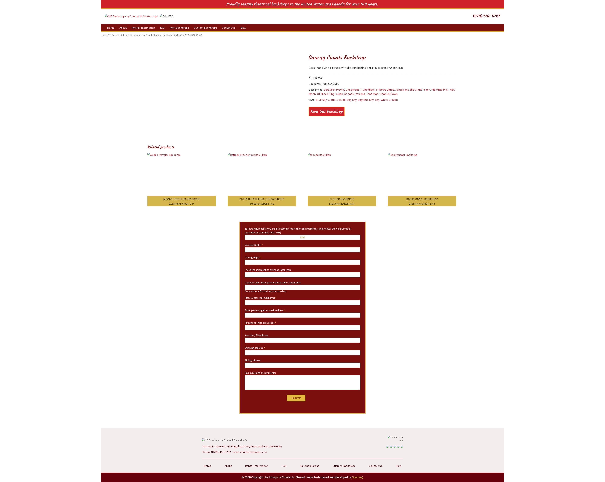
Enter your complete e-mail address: (265, 310)
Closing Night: (253, 257)
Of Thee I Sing (326, 94)
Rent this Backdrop (327, 111)
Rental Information (143, 27)
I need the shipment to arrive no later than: (268, 269)
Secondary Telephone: (256, 335)
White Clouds (389, 100)
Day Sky (352, 100)
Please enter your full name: (260, 297)
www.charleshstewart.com (250, 452)
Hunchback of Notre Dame (377, 89)
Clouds (341, 100)
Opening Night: (254, 244)
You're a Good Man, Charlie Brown (376, 94)
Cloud (331, 100)
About (123, 27)
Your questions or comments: (260, 372)
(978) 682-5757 (486, 15)
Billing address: (253, 360)
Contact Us (228, 27)
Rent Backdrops (179, 27)
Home (110, 27)
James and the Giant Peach (412, 89)
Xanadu (349, 94)
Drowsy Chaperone (347, 89)
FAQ (162, 27)
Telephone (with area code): (260, 322)
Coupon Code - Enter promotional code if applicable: (273, 282)
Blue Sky (321, 100)
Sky (377, 100)
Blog (243, 27)
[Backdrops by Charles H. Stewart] (131, 16)
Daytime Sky (366, 100)
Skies (339, 94)
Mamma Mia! (440, 89)
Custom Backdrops (205, 27)
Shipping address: (255, 347)
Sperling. (357, 477)
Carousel (329, 89)
